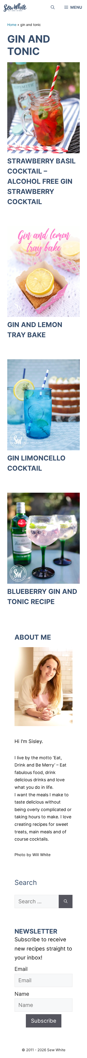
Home (11, 25)
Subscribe (43, 1021)
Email (21, 969)
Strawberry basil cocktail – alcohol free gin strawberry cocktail (41, 181)
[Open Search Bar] (52, 7)
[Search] (65, 901)
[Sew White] (15, 7)
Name (21, 994)
